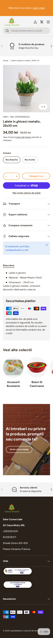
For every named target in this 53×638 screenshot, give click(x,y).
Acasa (5, 60)
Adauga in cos (36, 176)
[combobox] (26, 30)
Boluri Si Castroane (37, 384)
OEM (5, 116)
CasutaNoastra (16, 631)
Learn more (39, 7)
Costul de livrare (23, 137)
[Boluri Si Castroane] (37, 367)
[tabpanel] (26, 281)
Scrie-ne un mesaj (19, 449)
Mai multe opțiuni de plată (26, 192)
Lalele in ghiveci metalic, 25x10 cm (25, 60)
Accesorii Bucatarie (13, 384)
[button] (42, 22)
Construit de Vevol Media (33, 631)
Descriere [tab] (8, 265)
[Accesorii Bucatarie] (13, 367)
